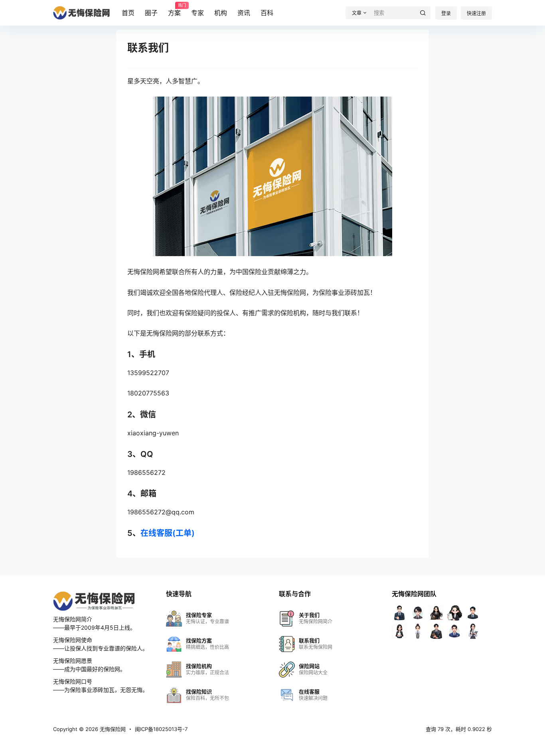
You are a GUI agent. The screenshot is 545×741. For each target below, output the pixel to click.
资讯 (243, 13)
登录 (446, 13)
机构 (220, 13)
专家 (197, 13)
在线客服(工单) (167, 533)
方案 (174, 10)
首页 (128, 13)
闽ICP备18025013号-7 (161, 729)
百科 (267, 13)
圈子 (151, 13)
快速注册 (476, 13)
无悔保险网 (112, 729)
